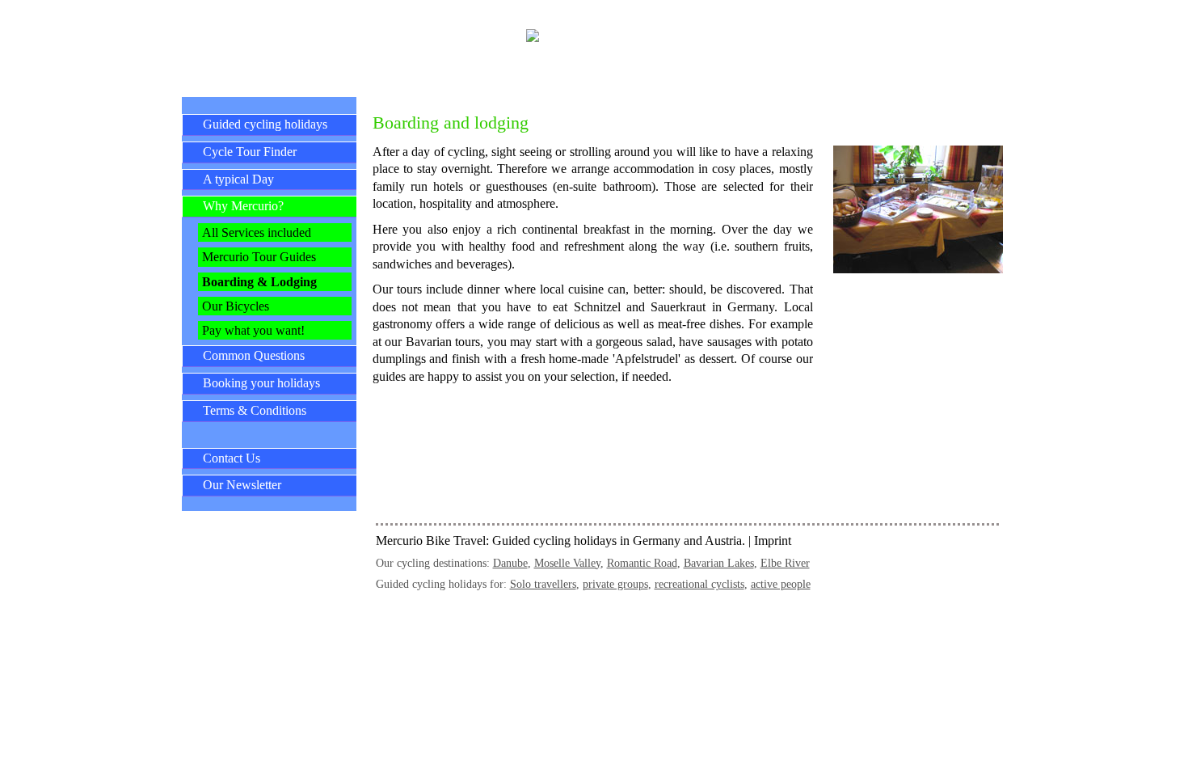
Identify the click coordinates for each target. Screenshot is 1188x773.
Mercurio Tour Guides (259, 257)
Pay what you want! (253, 330)
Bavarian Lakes (719, 562)
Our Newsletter (242, 485)
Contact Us (231, 458)
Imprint (772, 540)
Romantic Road (642, 562)
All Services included (256, 232)
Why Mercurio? (243, 206)
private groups (615, 583)
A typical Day (238, 179)
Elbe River (785, 562)
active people (781, 583)
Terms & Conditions (254, 410)
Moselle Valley (567, 562)
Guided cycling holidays (265, 124)
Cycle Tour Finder (250, 151)
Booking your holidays (261, 383)
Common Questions (254, 355)
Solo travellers (543, 583)
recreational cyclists (699, 583)
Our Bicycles (235, 306)
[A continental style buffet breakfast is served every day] (918, 269)
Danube (510, 562)
